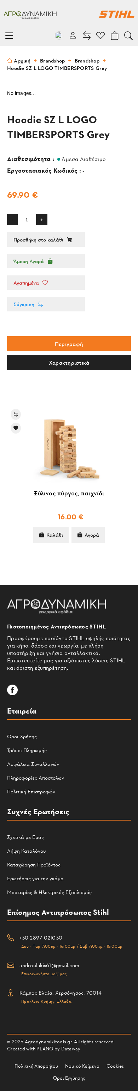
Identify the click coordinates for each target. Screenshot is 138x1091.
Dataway (71, 1048)
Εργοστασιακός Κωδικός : (44, 170)
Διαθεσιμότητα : (31, 158)
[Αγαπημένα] (63, 428)
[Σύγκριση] (63, 414)
